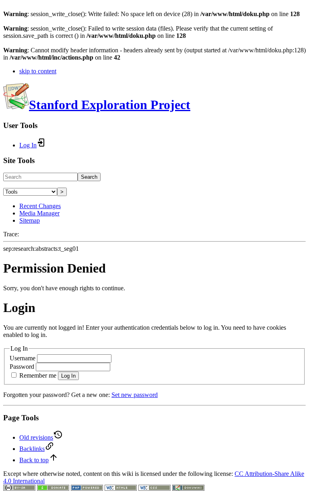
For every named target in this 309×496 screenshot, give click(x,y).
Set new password (134, 394)
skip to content (37, 71)
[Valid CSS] (154, 488)
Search (89, 177)
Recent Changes (40, 206)
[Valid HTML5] (121, 488)
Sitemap (29, 220)
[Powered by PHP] (87, 488)
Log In (68, 376)
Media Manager (39, 213)
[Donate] (53, 488)
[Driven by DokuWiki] (188, 488)
